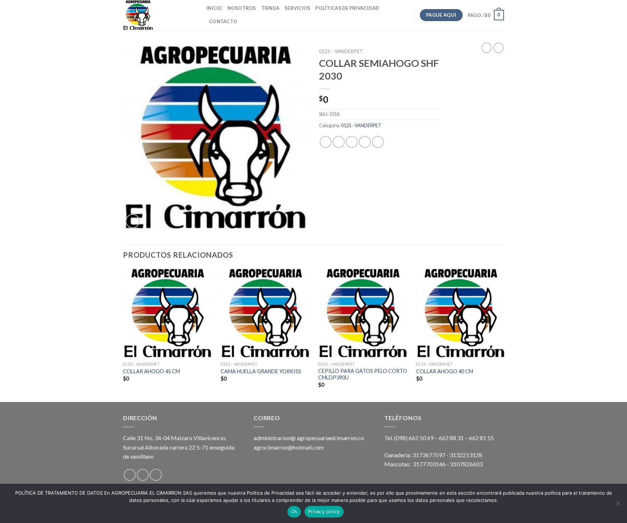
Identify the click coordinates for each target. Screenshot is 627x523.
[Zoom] (133, 221)
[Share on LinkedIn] (378, 142)
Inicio (214, 8)
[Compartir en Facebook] (326, 142)
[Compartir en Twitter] (339, 142)
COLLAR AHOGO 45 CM (151, 371)
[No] (618, 505)
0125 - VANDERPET (341, 51)
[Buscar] (245, 21)
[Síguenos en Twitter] (156, 475)
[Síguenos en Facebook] (130, 475)
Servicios (297, 8)
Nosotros (242, 8)
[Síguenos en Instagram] (143, 475)
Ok (294, 511)
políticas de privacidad (347, 8)
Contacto (223, 21)
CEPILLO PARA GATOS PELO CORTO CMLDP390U (362, 374)
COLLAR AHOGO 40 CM (444, 371)
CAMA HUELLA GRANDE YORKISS (261, 371)
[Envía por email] (352, 142)
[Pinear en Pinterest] (365, 142)
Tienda (270, 8)
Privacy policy (324, 511)
